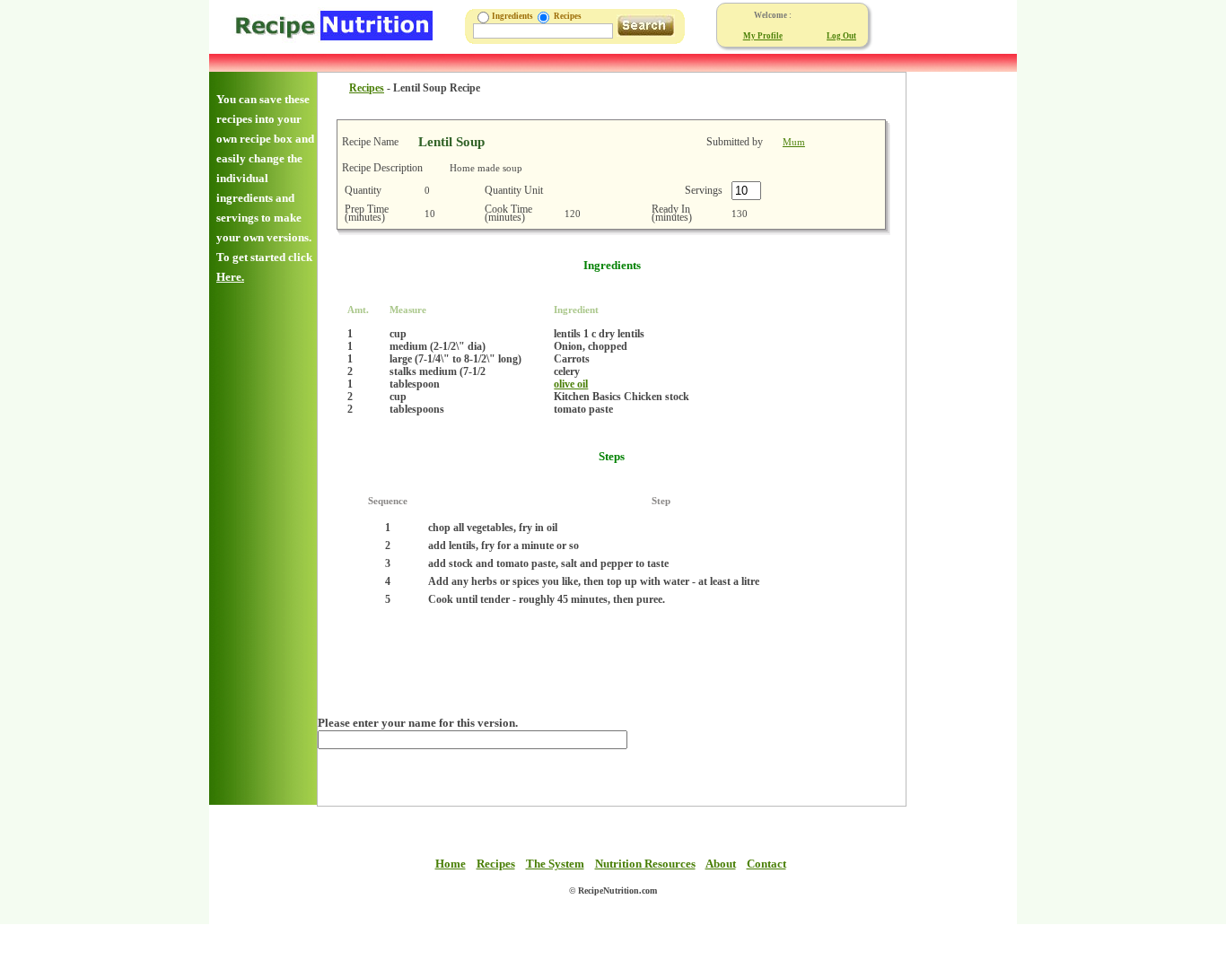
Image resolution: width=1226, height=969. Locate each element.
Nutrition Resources (645, 863)
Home (450, 863)
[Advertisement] (960, 341)
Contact (766, 863)
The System (555, 863)
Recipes (366, 88)
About (720, 863)
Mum (794, 141)
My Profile (763, 35)
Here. (230, 277)
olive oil (571, 384)
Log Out (841, 35)
